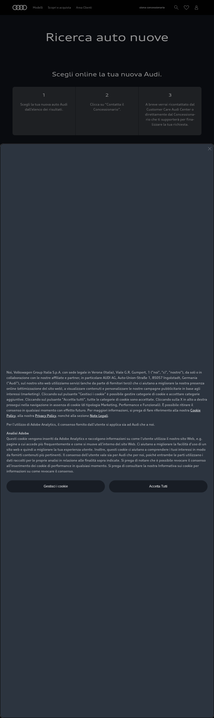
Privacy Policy (45, 416)
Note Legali (99, 416)
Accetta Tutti (158, 486)
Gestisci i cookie (56, 486)
